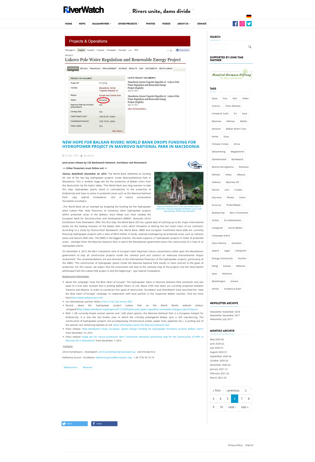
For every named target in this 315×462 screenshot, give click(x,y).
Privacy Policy (235, 445)
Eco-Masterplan (232, 220)
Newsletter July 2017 (221, 319)
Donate (201, 23)
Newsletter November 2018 (225, 311)
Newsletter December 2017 (225, 315)
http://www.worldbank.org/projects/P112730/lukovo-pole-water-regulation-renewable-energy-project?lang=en (138, 309)
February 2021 (218, 373)
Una (227, 189)
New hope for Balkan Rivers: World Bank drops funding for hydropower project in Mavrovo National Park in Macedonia (130, 144)
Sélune (215, 189)
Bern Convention (239, 212)
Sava (244, 113)
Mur (235, 98)
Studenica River (232, 288)
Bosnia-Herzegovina (223, 166)
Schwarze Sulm (220, 113)
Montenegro (218, 281)
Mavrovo (87, 367)
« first (216, 390)
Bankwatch (237, 159)
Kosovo (227, 265)
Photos (150, 23)
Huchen (242, 258)
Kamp (215, 136)
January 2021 (217, 369)
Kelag (215, 265)
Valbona (216, 182)
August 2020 (217, 352)
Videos (166, 23)
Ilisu (225, 98)
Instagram (217, 227)
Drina (237, 144)
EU (235, 113)
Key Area (216, 197)
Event (242, 197)
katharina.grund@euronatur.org (114, 357)
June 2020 (215, 343)
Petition (216, 174)
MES (129, 301)
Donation (237, 243)
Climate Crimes (220, 144)
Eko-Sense (120, 301)
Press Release (233, 105)
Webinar (240, 265)
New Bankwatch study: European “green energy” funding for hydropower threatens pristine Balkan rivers (143, 328)
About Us (183, 23)
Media (243, 121)
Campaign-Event (221, 235)
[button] (75, 423)
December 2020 (218, 364)
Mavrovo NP (232, 182)
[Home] (84, 9)
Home (68, 23)
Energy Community (222, 258)
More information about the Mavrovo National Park (141, 324)
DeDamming (218, 151)
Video (245, 98)
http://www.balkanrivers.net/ (87, 297)
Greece (234, 281)
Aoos (214, 273)
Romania (244, 166)
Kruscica (216, 205)
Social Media (235, 227)
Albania (241, 174)
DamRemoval (219, 159)
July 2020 (215, 347)
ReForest (227, 273)
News (82, 23)
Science (216, 105)
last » (245, 407)
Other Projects (127, 23)
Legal (227, 250)
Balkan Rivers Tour (236, 128)
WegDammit (237, 151)
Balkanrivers (101, 23)
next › (232, 407)
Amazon (216, 128)
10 (221, 407)
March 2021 (216, 377)
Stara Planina (219, 243)
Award (215, 250)
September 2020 (219, 356)
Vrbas (228, 174)
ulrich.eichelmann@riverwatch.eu (117, 351)
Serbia (215, 220)
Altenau (230, 121)
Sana (226, 136)
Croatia (238, 189)
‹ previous (233, 390)
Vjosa (215, 98)
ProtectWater (233, 205)
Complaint (240, 250)
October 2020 (217, 360)
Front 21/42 (108, 301)
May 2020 (215, 339)
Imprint (249, 445)
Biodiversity (218, 212)
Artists (215, 288)
